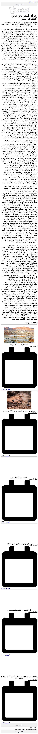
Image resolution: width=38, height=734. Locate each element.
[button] (19, 4)
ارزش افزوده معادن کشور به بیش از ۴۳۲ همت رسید (19, 411)
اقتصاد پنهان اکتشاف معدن (19, 477)
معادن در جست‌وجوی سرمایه (19, 344)
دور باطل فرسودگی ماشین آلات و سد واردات (19, 544)
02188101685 (33, 727)
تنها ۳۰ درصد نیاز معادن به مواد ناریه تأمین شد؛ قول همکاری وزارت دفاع (19, 677)
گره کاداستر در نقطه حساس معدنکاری (19, 610)
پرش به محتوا (33, 1)
